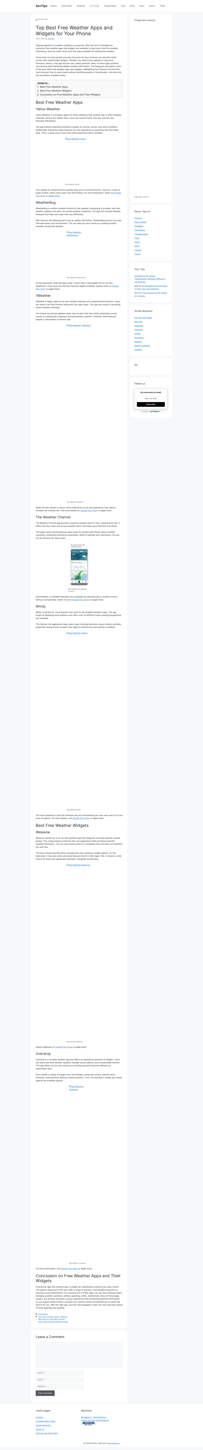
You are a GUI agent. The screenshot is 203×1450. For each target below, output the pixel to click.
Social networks (43, 1425)
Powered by (145, 411)
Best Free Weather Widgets (56, 90)
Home (132, 6)
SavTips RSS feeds (143, 318)
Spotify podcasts (142, 345)
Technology (94, 6)
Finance (53, 6)
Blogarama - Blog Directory (94, 1417)
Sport (141, 6)
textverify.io (139, 276)
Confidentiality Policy (45, 1421)
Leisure (152, 6)
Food (123, 6)
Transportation (110, 6)
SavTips (41, 6)
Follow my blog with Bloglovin (95, 1420)
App (40, 1317)
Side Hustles (67, 6)
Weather (63, 1317)
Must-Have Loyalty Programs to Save (53, 1322)
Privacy (56, 1317)
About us (40, 1429)
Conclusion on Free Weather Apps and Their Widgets (70, 94)
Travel (162, 6)
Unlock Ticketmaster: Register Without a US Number (149, 279)
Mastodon (139, 337)
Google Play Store (88, 510)
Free (44, 1317)
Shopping (81, 6)
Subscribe (150, 404)
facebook (138, 326)
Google (50, 1317)
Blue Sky (138, 322)
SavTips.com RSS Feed (46, 1433)
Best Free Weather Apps (54, 86)
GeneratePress (113, 1443)
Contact (39, 1417)
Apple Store (53, 196)
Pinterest (138, 330)
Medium (138, 341)
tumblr (137, 333)
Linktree (138, 349)
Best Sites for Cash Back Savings (51, 1319)
